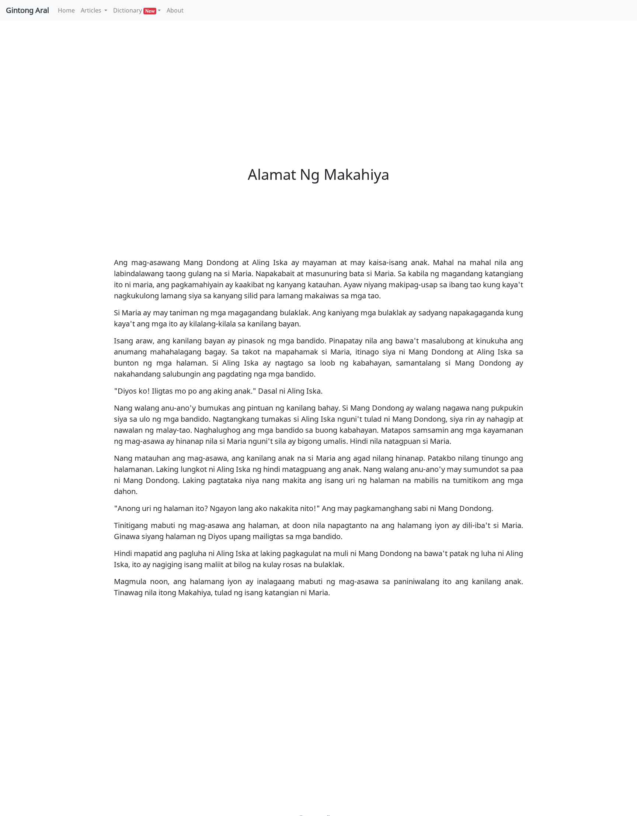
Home (68, 10)
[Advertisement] (318, 81)
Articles (92, 10)
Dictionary (133, 10)
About (175, 10)
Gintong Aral (27, 10)
